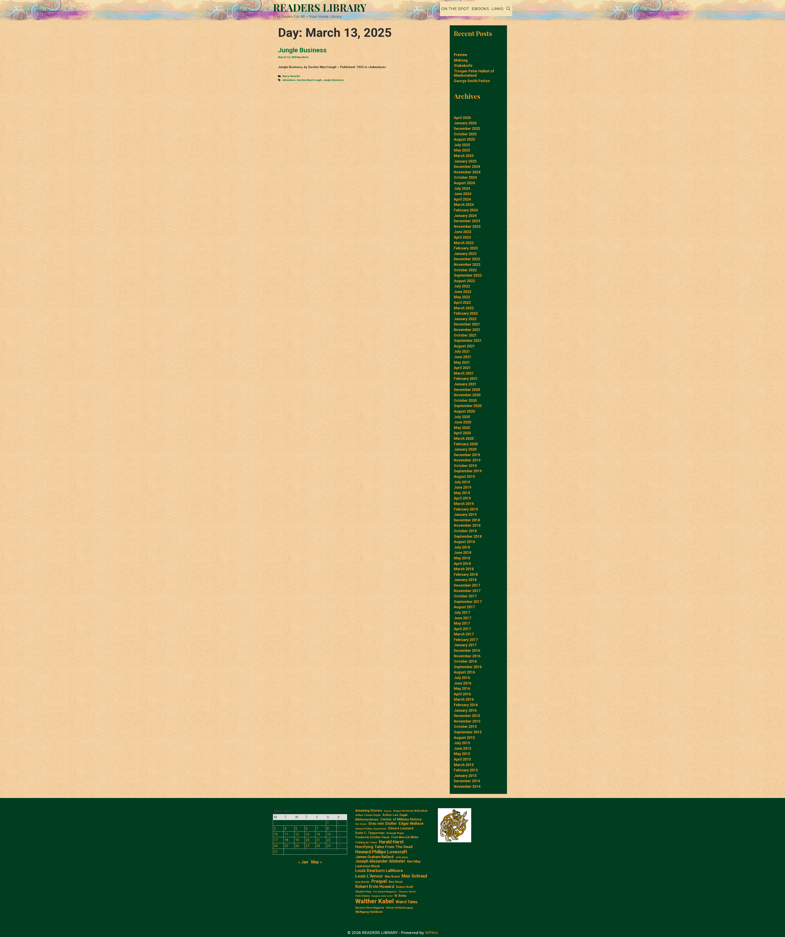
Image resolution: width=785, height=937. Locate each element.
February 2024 (466, 210)
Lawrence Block (367, 866)
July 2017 (462, 612)
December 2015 (467, 716)
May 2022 (462, 297)
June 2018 (462, 552)
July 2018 (462, 547)
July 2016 (462, 678)
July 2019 (462, 482)
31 (276, 852)
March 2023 (464, 243)
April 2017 (462, 629)
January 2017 (465, 645)
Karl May (414, 861)
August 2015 (464, 737)
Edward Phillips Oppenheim (370, 828)
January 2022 (465, 319)
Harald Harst (391, 841)
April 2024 (462, 199)
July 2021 (462, 351)
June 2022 (462, 292)
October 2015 (465, 726)
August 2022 (464, 281)
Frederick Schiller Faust (372, 837)
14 (318, 834)
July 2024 (462, 188)
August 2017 (464, 607)
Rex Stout (396, 882)
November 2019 (467, 460)
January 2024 (465, 215)
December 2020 (467, 389)
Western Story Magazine (369, 907)
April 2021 (462, 368)
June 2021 (462, 357)
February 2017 (466, 639)
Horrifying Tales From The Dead (384, 847)
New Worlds (362, 882)
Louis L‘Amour (369, 876)
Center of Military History (401, 819)
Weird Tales (406, 901)
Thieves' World (406, 891)
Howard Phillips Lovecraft (381, 851)
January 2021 (465, 384)
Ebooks (480, 8)
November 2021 (467, 330)
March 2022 (464, 308)
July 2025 (462, 145)
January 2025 (465, 161)
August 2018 (464, 542)
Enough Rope (395, 833)
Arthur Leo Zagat (394, 815)
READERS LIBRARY (320, 7)
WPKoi (431, 932)
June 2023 (462, 232)
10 (276, 834)
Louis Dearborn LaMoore (379, 870)
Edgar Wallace (411, 823)
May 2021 (462, 362)
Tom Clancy (362, 895)
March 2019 (464, 504)
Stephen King (363, 891)
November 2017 (467, 591)
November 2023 (467, 226)
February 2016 (466, 705)
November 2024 (467, 172)
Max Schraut (414, 876)
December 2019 (467, 455)
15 (329, 834)
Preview (460, 55)
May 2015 (462, 754)
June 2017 (462, 618)
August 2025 (464, 139)
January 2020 (465, 449)
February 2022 (466, 313)
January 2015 (465, 775)
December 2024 (467, 166)
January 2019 (465, 514)
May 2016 (462, 688)
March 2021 (464, 373)
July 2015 (462, 743)
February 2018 (466, 574)
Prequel (379, 881)
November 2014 (467, 786)
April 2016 (462, 694)
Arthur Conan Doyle (368, 815)
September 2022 (468, 275)
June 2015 (462, 748)
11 (286, 834)
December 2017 (467, 585)
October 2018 (465, 531)
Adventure (288, 80)
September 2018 (468, 536)
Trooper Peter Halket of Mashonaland (474, 73)
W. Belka (400, 896)
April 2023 (462, 237)
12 (297, 834)
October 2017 (465, 596)
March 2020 (464, 438)
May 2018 (462, 558)
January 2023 (465, 253)
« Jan (303, 862)
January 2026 (465, 123)
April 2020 (462, 433)
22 (329, 840)
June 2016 (462, 683)
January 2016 (465, 710)
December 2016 (467, 650)
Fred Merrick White (404, 837)
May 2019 (462, 493)
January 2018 (465, 580)
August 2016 (464, 672)
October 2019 (465, 465)
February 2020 (466, 444)
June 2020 (462, 422)
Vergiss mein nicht (381, 896)
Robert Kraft (404, 887)
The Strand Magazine (385, 891)
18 (286, 840)
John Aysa (401, 857)
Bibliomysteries (367, 819)
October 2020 (465, 400)
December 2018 (467, 520)
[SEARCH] (508, 8)
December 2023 (467, 221)
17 (276, 840)
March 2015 (464, 765)
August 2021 (464, 346)
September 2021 (468, 340)
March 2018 (464, 569)
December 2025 (467, 128)
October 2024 (465, 177)
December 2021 (467, 324)
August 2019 (464, 476)
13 (307, 834)
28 (318, 846)
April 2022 (462, 302)
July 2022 (462, 286)
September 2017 (468, 601)
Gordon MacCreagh (309, 80)
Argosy (387, 811)
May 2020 (462, 427)
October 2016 (465, 661)
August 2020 (464, 411)
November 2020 (467, 395)
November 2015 (467, 721)
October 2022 (465, 270)
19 (297, 840)
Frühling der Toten (366, 842)
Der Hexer (361, 824)
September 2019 (468, 471)
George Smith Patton (472, 81)
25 (286, 846)
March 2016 (464, 699)
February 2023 (466, 248)
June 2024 (462, 194)
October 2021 (465, 335)
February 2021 (466, 378)
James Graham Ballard (374, 857)
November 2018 (467, 525)
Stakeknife (463, 65)
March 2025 (464, 156)
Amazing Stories (368, 810)
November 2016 (467, 656)
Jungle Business (302, 50)
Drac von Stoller (383, 823)
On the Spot (455, 8)
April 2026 (462, 118)
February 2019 (466, 509)
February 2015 (466, 770)
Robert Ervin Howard (374, 886)
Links (497, 8)
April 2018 (462, 563)
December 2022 (467, 259)
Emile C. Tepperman (370, 833)
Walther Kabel (374, 901)
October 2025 (465, 134)
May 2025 (462, 150)
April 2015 (462, 759)
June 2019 (462, 487)
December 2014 (467, 781)
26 (297, 846)
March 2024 (464, 204)
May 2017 (462, 623)
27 (307, 846)
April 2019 (462, 498)
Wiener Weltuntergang (399, 907)
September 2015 (468, 732)
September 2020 (468, 406)
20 (307, 840)
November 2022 (467, 264)
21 (318, 840)
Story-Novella (291, 76)
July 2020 (462, 417)
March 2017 (464, 634)
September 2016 (468, 667)
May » (316, 862)
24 (276, 846)
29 (329, 846)
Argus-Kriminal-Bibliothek (410, 810)
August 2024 (464, 183)
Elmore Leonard (400, 828)
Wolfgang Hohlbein (369, 912)
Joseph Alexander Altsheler (380, 861)
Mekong (461, 60)
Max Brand (392, 876)
